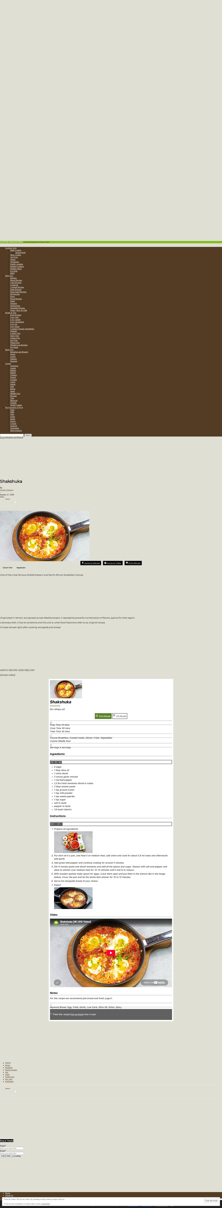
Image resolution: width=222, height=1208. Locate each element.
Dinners (13, 359)
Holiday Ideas (16, 269)
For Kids (13, 271)
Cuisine (8, 364)
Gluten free (9, 1077)
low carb (8, 1079)
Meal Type (9, 350)
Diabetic (13, 331)
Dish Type (9, 276)
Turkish (13, 403)
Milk (12, 412)
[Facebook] (19, 502)
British (13, 373)
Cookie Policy (45, 1204)
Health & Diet (10, 313)
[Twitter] (27, 502)
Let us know (77, 1014)
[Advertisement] (111, 458)
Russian (13, 396)
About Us (9, 1195)
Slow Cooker (15, 255)
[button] (19, 568)
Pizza (12, 296)
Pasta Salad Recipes (18, 292)
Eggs (12, 410)
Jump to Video (113, 563)
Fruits (12, 417)
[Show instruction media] (53, 824)
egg (6, 1072)
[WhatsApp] (42, 502)
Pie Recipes (15, 294)
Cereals (13, 424)
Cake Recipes (15, 283)
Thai (12, 398)
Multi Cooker (15, 250)
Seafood (13, 426)
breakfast (8, 1068)
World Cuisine (16, 405)
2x (56, 762)
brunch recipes (11, 1070)
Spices (13, 421)
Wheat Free (15, 343)
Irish (12, 387)
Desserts (13, 361)
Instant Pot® (20, 253)
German (13, 380)
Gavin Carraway (6, 490)
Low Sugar (14, 326)
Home (2, 438)
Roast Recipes (16, 299)
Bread (7, 1065)
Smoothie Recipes (17, 308)
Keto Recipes (15, 315)
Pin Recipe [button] (121, 716)
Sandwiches (15, 306)
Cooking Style (11, 248)
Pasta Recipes (15, 289)
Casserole (14, 285)
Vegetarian (14, 262)
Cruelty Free (15, 333)
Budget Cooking (17, 266)
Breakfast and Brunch (19, 352)
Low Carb (14, 317)
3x (60, 762)
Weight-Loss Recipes (18, 345)
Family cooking (16, 264)
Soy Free (14, 340)
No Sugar (14, 347)
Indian (12, 384)
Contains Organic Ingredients (22, 329)
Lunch (13, 357)
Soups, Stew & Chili (18, 310)
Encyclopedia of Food (14, 407)
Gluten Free (15, 338)
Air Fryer (14, 257)
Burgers (13, 278)
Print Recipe (134, 563)
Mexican (13, 400)
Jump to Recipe (92, 563)
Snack (12, 354)
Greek (12, 382)
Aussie (13, 368)
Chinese (13, 375)
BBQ (12, 273)
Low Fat (13, 324)
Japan (12, 391)
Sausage (13, 303)
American (14, 366)
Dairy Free (14, 336)
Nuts (12, 414)
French (13, 377)
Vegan (12, 259)
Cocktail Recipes (17, 287)
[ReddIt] (34, 502)
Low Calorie (15, 320)
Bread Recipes (16, 280)
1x (52, 762)
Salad (12, 301)
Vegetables (14, 428)
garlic (7, 1074)
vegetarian (9, 1081)
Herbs (12, 419)
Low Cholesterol (17, 322)
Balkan (13, 370)
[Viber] (50, 502)
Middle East (15, 393)
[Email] (57, 502)
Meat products (16, 430)
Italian (12, 389)
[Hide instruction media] (60, 824)
